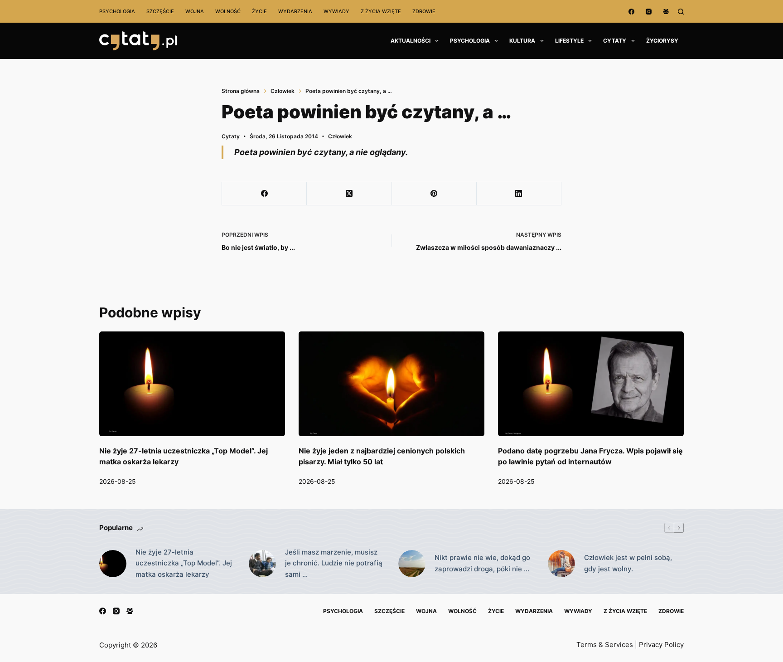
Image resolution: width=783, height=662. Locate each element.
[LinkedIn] (519, 193)
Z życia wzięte (381, 11)
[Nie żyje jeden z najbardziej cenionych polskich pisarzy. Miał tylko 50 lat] (391, 383)
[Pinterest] (434, 193)
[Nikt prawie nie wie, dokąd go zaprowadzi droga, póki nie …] (411, 563)
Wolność (228, 11)
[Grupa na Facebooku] (666, 12)
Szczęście (160, 11)
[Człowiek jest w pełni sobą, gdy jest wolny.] (561, 563)
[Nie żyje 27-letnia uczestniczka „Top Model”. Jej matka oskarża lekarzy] (192, 383)
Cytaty (614, 40)
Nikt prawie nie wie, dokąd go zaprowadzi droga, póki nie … (482, 563)
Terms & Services (604, 644)
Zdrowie (423, 11)
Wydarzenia (295, 11)
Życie (259, 11)
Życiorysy (662, 40)
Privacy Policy (661, 644)
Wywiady (336, 11)
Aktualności (410, 40)
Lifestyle (569, 40)
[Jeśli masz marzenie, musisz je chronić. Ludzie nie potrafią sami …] (262, 563)
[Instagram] (649, 12)
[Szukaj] (681, 12)
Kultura (522, 40)
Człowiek (340, 136)
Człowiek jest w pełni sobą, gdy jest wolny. (628, 563)
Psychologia (117, 11)
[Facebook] (631, 12)
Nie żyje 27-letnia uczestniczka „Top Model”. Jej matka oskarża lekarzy (183, 563)
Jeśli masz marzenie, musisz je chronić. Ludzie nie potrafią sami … (333, 563)
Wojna (194, 11)
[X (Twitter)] (349, 193)
